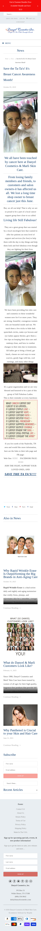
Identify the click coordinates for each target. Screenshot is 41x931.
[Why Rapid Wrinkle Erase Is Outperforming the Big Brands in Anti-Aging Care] (20, 545)
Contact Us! (20, 809)
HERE (15, 458)
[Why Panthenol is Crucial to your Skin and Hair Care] (20, 715)
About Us (20, 813)
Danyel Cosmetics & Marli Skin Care (23, 910)
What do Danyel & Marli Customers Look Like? (19, 664)
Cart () (31, 18)
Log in (21, 18)
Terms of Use (20, 821)
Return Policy (21, 817)
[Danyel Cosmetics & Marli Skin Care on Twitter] (10, 881)
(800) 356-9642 (12, 18)
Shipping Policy (20, 828)
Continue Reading (11, 608)
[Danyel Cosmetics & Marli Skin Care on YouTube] (18, 881)
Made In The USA (20, 832)
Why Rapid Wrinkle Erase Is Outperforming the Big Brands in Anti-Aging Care (20, 574)
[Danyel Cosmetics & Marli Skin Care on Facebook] (14, 881)
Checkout (20, 22)
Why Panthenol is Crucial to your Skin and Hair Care (20, 732)
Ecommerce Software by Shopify (20, 913)
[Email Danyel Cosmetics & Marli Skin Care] (30, 881)
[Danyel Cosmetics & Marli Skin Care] (20, 31)
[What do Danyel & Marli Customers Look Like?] (20, 637)
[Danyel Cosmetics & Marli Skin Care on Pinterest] (22, 881)
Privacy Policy (20, 824)
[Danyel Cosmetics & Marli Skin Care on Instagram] (26, 881)
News (20, 50)
